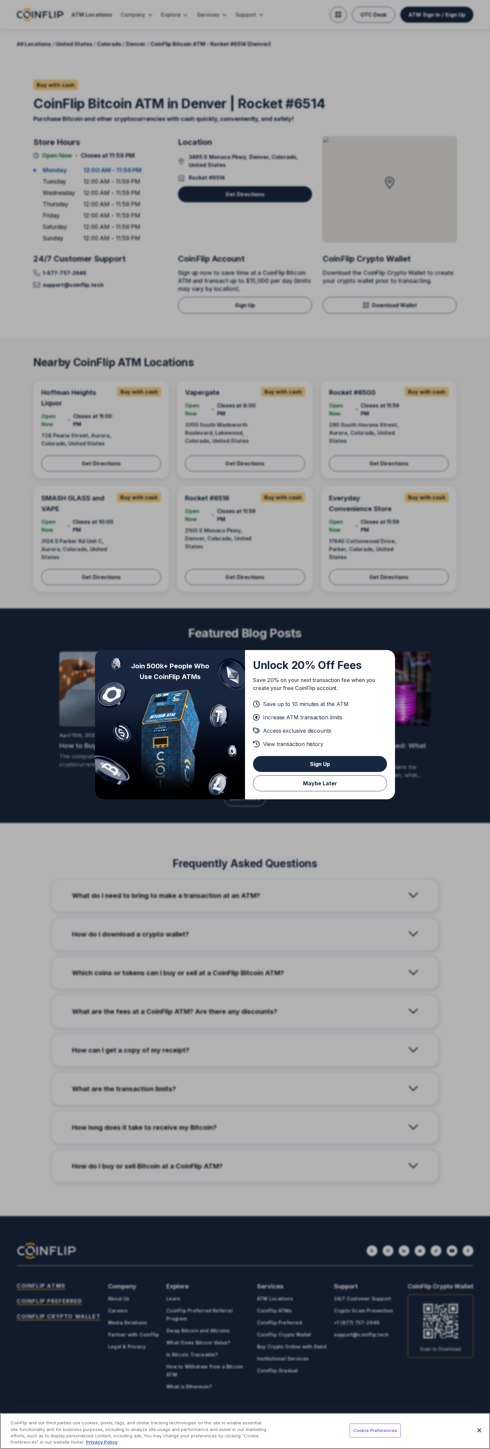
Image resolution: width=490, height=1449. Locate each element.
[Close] (479, 1430)
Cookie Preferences (375, 1430)
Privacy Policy (102, 1442)
